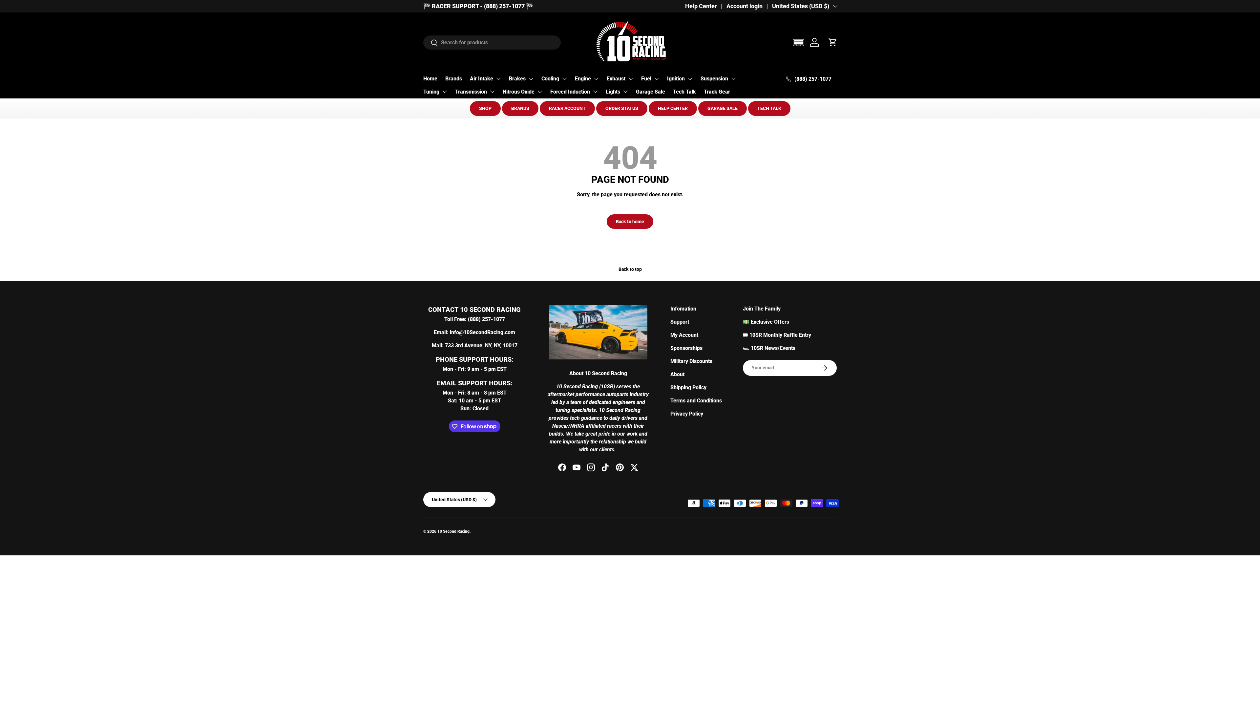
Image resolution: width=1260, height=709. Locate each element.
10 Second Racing (453, 531)
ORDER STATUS (621, 108)
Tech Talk (684, 92)
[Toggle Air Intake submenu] (498, 79)
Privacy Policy (686, 414)
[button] (798, 42)
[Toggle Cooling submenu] (564, 79)
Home (430, 78)
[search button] (430, 43)
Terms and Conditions (696, 400)
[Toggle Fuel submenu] (657, 79)
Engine (583, 78)
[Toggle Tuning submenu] (445, 92)
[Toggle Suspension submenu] (733, 79)
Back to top (630, 269)
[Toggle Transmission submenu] (492, 92)
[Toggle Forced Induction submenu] (595, 92)
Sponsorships (686, 348)
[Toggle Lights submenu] (625, 92)
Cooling (550, 78)
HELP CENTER (673, 108)
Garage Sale (650, 92)
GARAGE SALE (722, 108)
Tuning (431, 92)
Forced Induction (570, 92)
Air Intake (481, 78)
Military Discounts (691, 361)
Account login (744, 6)
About (677, 374)
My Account (684, 335)
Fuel (646, 78)
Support (679, 322)
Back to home (630, 221)
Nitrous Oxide (519, 92)
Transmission (471, 92)
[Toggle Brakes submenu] (531, 79)
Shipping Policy (688, 387)
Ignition (676, 78)
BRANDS (520, 108)
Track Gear (717, 92)
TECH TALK (769, 108)
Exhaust (616, 78)
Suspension (714, 78)
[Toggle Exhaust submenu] (631, 79)
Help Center (701, 6)
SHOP (485, 108)
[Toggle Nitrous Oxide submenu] (540, 92)
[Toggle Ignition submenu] (690, 79)
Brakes (517, 78)
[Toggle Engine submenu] (596, 79)
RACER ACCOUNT (567, 108)
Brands (453, 78)
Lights (613, 92)
